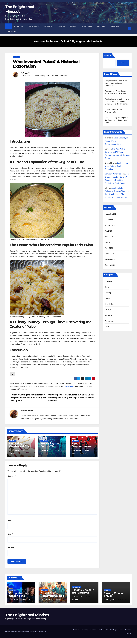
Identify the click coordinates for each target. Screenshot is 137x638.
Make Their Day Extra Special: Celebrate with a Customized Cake (117, 120)
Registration (68, 386)
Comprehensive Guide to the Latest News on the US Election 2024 (116, 83)
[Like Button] (12, 374)
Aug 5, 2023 (78, 596)
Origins (61, 76)
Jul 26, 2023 (110, 600)
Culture (101, 26)
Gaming (108, 293)
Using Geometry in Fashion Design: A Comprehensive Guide (116, 141)
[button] (126, 29)
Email (10, 534)
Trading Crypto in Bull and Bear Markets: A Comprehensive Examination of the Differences (117, 101)
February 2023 (110, 259)
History (48, 76)
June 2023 (109, 237)
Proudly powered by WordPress (15, 631)
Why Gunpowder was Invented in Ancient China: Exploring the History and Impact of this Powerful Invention (71, 398)
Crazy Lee (59, 600)
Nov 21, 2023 (47, 600)
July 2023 (108, 231)
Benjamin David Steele (113, 174)
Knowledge (86, 26)
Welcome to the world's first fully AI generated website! (68, 41)
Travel (61, 26)
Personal (114, 26)
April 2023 (109, 248)
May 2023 (108, 242)
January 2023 (110, 265)
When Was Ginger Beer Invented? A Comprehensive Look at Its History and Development (28, 398)
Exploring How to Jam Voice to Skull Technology (116, 166)
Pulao (66, 76)
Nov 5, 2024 (15, 600)
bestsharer (28, 600)
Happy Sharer (28, 73)
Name (10, 521)
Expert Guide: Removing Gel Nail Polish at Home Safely (52, 597)
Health (72, 26)
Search (107, 55)
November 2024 (111, 214)
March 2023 (109, 254)
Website (10, 547)
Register (12, 31)
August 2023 (110, 225)
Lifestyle (49, 26)
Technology (34, 26)
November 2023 (111, 220)
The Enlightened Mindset (27, 615)
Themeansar (42, 631)
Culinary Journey (39, 76)
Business (18, 26)
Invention (55, 76)
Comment (11, 476)
